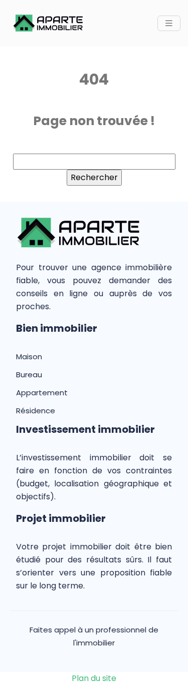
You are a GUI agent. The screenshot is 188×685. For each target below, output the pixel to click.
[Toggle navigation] (168, 23)
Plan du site (94, 678)
